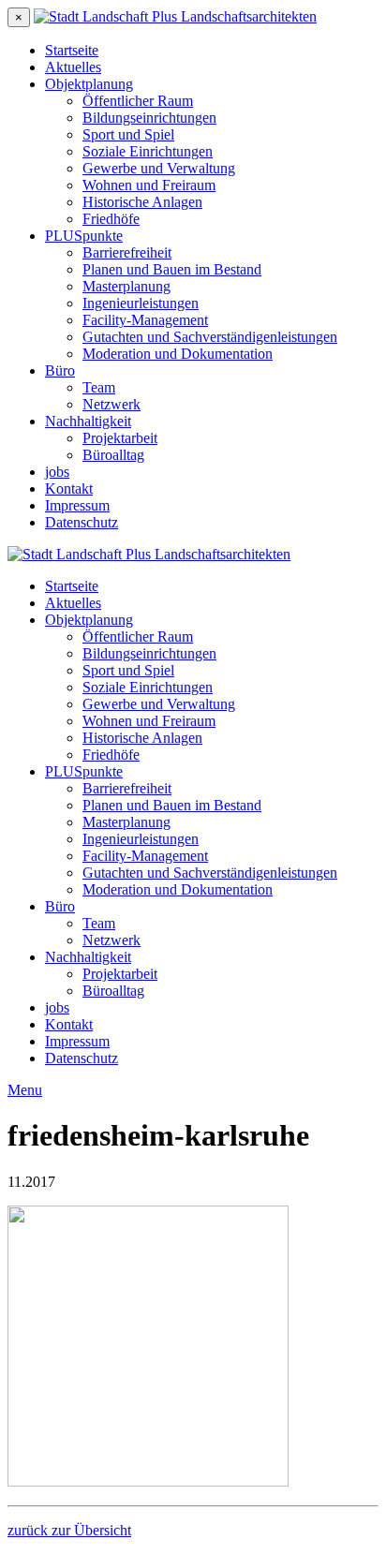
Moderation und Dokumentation (177, 354)
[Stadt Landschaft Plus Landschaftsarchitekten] (175, 16)
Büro (60, 370)
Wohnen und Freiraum (148, 185)
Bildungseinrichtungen (149, 118)
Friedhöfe (111, 219)
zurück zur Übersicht (69, 1530)
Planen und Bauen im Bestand (171, 269)
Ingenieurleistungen (140, 303)
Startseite (71, 50)
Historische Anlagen (142, 202)
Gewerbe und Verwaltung (158, 168)
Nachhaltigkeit (88, 421)
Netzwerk (111, 404)
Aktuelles (73, 67)
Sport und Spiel (128, 134)
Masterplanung (126, 286)
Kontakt (69, 488)
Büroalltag (113, 455)
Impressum (77, 505)
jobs (57, 472)
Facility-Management (145, 320)
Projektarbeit (119, 438)
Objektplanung (89, 84)
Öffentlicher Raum (137, 101)
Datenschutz (81, 522)
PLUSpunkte (84, 236)
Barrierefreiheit (126, 252)
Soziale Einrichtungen (147, 151)
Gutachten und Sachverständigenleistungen (209, 337)
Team (98, 387)
